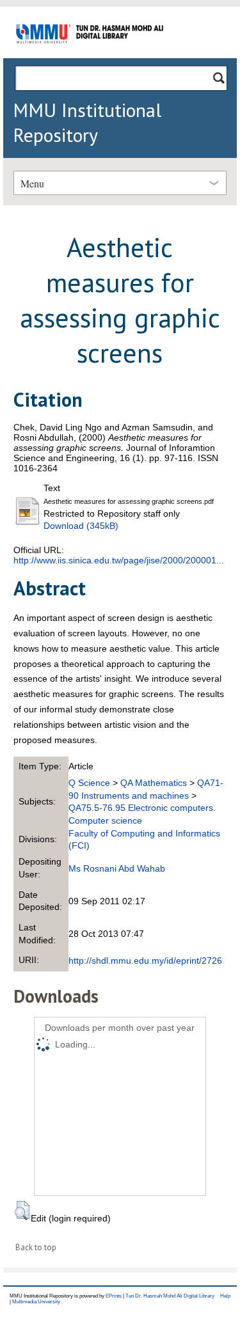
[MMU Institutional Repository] (89, 55)
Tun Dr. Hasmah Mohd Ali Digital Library (169, 1296)
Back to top (35, 1247)
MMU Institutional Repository (87, 122)
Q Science (89, 783)
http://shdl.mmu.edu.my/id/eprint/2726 (145, 960)
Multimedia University (36, 1302)
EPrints (114, 1296)
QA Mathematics (153, 783)
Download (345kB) (81, 526)
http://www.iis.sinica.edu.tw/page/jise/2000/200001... (118, 560)
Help (225, 1296)
